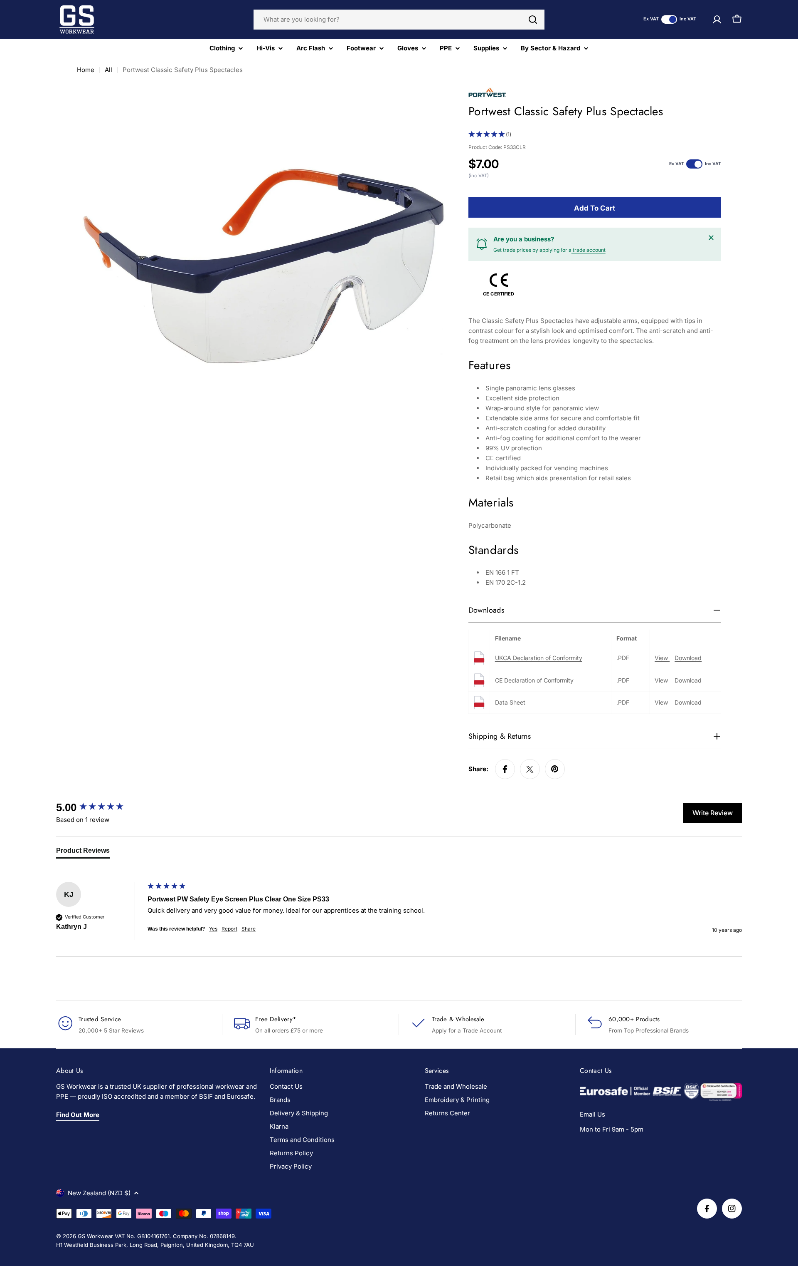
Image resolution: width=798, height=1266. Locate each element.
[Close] (711, 238)
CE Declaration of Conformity (534, 680)
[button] (594, 134)
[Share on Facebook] (505, 769)
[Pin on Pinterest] (555, 769)
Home (85, 70)
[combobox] (399, 20)
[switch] (669, 19)
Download (688, 657)
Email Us (592, 1114)
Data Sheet (510, 702)
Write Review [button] (712, 813)
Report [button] (229, 929)
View (662, 657)
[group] (99, 807)
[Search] (533, 20)
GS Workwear (95, 1236)
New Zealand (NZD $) (99, 1193)
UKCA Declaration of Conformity (538, 657)
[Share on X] (530, 769)
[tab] (83, 852)
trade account (588, 250)
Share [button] (248, 929)
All (108, 70)
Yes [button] (213, 929)
